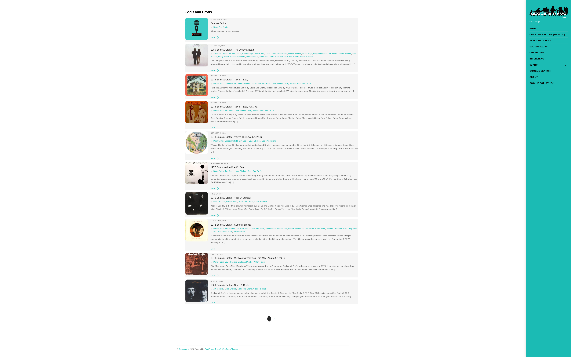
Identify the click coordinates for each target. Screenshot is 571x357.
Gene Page (307, 54)
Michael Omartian (334, 229)
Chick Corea (259, 54)
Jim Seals (332, 54)
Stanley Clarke (281, 57)
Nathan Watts (252, 57)
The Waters (294, 57)
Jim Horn (240, 229)
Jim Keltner (256, 84)
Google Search (540, 71)
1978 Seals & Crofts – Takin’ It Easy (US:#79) (234, 106)
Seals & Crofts (218, 23)
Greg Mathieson (320, 54)
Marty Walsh (290, 84)
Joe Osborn (271, 229)
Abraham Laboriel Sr (222, 54)
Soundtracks (539, 46)
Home (533, 28)
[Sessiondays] (549, 17)
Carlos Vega (247, 54)
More (213, 37)
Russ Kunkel (231, 202)
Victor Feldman (306, 57)
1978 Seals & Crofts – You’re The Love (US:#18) (236, 137)
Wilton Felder (239, 232)
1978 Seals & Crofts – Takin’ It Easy (229, 79)
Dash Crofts (271, 54)
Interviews (537, 59)
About (534, 77)
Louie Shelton (277, 84)
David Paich (218, 262)
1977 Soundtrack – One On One (227, 167)
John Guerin (282, 229)
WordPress (209, 349)
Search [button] (534, 65)
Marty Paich (223, 57)
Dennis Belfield (294, 54)
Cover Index (538, 52)
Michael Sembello (237, 57)
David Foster (230, 84)
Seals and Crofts (220, 27)
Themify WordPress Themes (226, 349)
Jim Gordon (230, 229)
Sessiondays (184, 349)
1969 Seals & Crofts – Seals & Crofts (230, 285)
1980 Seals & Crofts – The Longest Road (232, 49)
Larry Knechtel (294, 229)
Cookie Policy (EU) (542, 83)
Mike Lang (347, 229)
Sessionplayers (540, 40)
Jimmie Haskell (344, 54)
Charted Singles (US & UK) (547, 34)
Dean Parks (282, 54)
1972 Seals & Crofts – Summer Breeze (231, 224)
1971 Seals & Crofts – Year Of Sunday (231, 197)
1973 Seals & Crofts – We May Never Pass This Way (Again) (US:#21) (248, 258)
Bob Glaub (236, 54)
